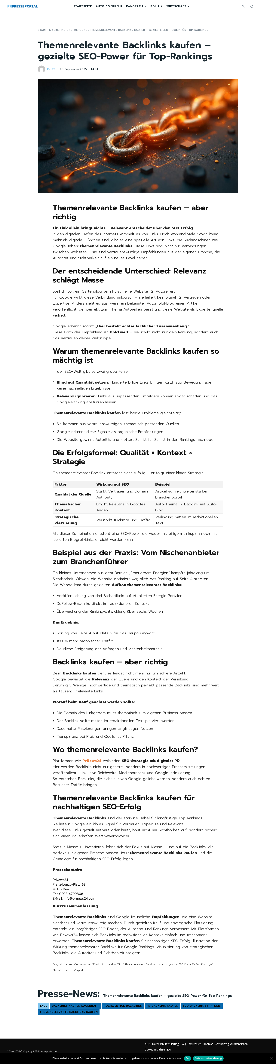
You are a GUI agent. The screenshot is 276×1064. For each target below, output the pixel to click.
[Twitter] (243, 6)
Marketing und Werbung (68, 30)
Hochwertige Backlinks (122, 1006)
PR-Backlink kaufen (162, 1006)
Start (42, 30)
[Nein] (271, 1058)
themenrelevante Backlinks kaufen (69, 1012)
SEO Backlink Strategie (202, 1006)
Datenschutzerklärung (208, 1058)
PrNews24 (91, 761)
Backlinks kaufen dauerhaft (75, 1006)
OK (187, 1058)
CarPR (51, 69)
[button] (251, 6)
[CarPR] (42, 69)
